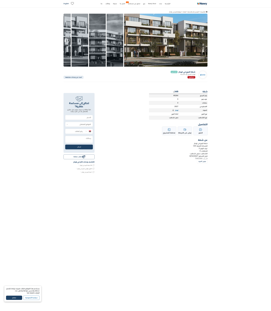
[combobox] (81, 124)
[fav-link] (72, 4)
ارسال (79, 147)
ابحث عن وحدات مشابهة (73, 77)
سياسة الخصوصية (31, 298)
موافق (14, 298)
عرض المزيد (202, 161)
